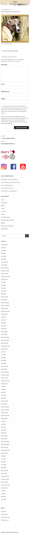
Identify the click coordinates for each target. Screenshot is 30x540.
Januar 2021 (4, 438)
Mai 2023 (3, 357)
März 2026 (3, 259)
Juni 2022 (3, 389)
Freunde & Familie (5, 217)
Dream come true (9, 188)
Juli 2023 (3, 352)
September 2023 (5, 346)
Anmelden (3, 511)
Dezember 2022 (5, 372)
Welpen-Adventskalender (10, 50)
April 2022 (3, 395)
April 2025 (3, 291)
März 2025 (3, 294)
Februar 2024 (4, 331)
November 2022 (5, 375)
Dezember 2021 (5, 407)
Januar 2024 (4, 334)
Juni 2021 (3, 424)
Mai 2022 (3, 392)
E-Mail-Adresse (5, 91)
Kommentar (4, 64)
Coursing (3, 211)
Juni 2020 (3, 459)
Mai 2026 (3, 253)
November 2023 (5, 340)
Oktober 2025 (4, 273)
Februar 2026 (4, 262)
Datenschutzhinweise (6, 532)
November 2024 (5, 305)
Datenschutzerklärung (6, 123)
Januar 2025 (4, 299)
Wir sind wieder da (13, 179)
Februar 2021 (4, 435)
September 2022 (5, 380)
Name (3, 84)
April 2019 (3, 499)
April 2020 (3, 464)
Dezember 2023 (5, 337)
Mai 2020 (3, 462)
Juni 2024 (3, 320)
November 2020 (5, 444)
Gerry (2, 185)
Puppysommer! (9, 185)
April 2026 (3, 256)
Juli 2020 (3, 456)
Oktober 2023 (4, 343)
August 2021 (4, 418)
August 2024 (4, 314)
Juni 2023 (3, 354)
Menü (15, 1)
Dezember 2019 (5, 476)
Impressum (15, 532)
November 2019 (5, 479)
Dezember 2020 (5, 441)
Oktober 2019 (4, 482)
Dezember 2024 (5, 302)
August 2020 (4, 453)
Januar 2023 (4, 369)
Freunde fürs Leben (15, 182)
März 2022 (3, 398)
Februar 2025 (4, 297)
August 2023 (4, 349)
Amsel (2, 200)
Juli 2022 (3, 386)
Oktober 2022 (4, 378)
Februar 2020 (4, 470)
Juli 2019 (3, 491)
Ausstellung (4, 202)
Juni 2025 (3, 285)
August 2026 (4, 244)
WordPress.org (5, 520)
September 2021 (5, 415)
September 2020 (5, 450)
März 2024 (3, 328)
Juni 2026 (3, 250)
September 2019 (5, 485)
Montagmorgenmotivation (7, 220)
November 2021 (5, 409)
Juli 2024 (3, 317)
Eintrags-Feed (4, 514)
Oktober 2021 (4, 412)
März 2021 (3, 433)
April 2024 (3, 325)
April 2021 (3, 430)
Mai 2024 (3, 323)
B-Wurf (3, 205)
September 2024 (5, 311)
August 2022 (4, 383)
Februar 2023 (4, 366)
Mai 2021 (3, 427)
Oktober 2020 (4, 447)
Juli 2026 (3, 247)
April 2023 (3, 360)
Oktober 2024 (4, 308)
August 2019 (4, 488)
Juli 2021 (3, 421)
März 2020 (3, 467)
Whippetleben (4, 228)
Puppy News (14, 191)
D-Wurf (3, 214)
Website (3, 98)
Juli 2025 (3, 282)
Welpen (3, 223)
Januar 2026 (4, 265)
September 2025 (5, 276)
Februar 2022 (4, 401)
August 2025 (4, 279)
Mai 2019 (3, 496)
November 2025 (5, 270)
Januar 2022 (4, 404)
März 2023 (3, 363)
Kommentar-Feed (5, 517)
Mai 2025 (3, 288)
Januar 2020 (4, 473)
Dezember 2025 (5, 268)
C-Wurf (3, 208)
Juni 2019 (3, 493)
